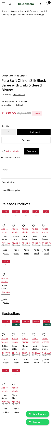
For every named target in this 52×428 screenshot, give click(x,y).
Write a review (19, 94)
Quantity (5, 126)
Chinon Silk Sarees (28, 11)
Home (4, 11)
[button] (5, 251)
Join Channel (39, 414)
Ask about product (13, 157)
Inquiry (36, 422)
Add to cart (35, 132)
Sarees (14, 11)
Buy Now (26, 140)
